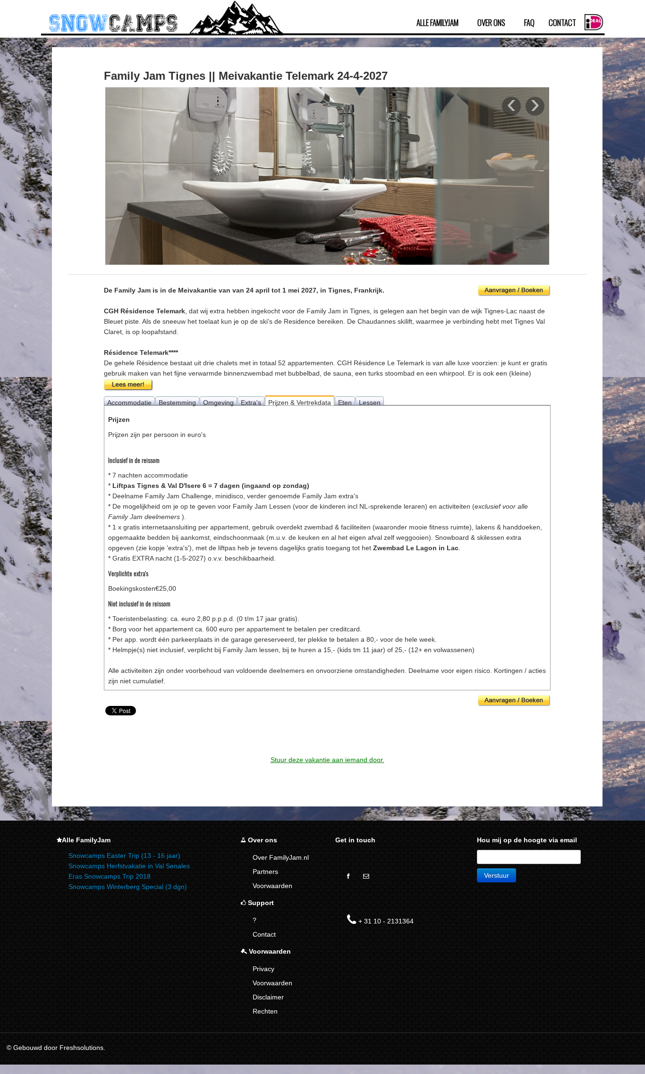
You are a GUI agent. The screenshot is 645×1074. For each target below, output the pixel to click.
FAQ (529, 22)
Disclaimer (268, 997)
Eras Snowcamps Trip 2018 (109, 876)
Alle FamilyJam (437, 22)
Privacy (263, 969)
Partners (265, 871)
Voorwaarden (272, 885)
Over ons (491, 22)
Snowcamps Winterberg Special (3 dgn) (127, 886)
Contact (562, 22)
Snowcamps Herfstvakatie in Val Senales (129, 866)
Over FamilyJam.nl (281, 857)
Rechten (265, 1011)
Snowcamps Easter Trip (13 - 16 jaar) (124, 855)
